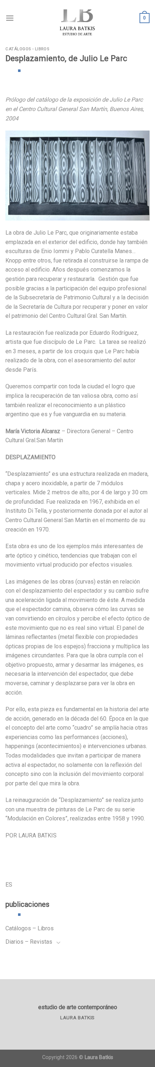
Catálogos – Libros (29, 928)
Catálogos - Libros (27, 49)
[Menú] (9, 18)
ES (8, 884)
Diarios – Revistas (28, 941)
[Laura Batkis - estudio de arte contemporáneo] (77, 18)
